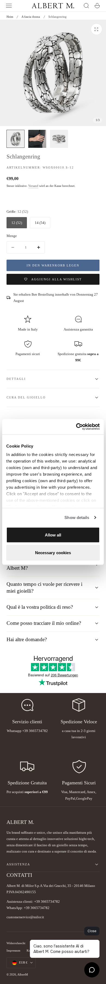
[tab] (15, 139)
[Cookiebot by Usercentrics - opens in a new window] (76, 426)
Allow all (53, 534)
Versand (33, 185)
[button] (9, 6)
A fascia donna (30, 16)
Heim (10, 16)
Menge (12, 236)
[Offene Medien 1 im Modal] (96, 29)
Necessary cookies (53, 552)
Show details (76, 517)
